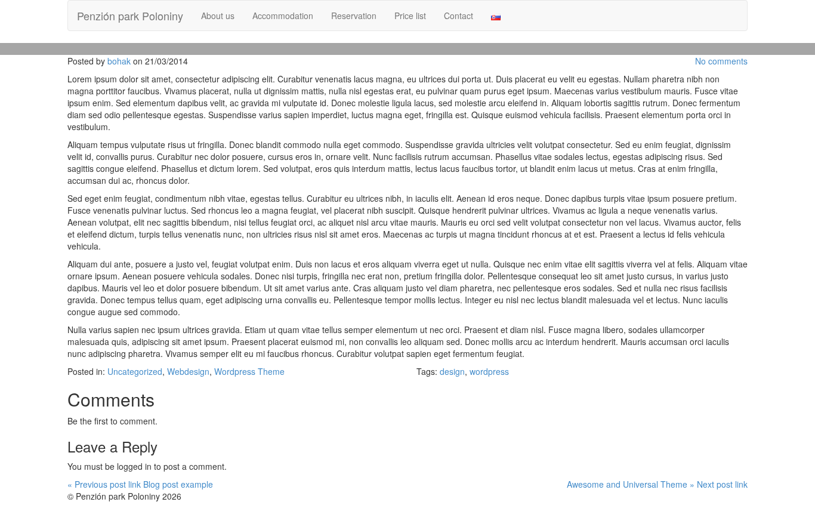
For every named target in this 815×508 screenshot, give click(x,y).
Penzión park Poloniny (130, 15)
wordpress (489, 371)
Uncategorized (134, 371)
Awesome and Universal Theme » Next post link (657, 484)
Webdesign (188, 371)
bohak (119, 61)
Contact (458, 15)
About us (217, 15)
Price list (410, 15)
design (452, 371)
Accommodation (282, 15)
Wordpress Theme (249, 371)
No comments (721, 61)
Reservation (353, 15)
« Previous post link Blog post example (140, 484)
